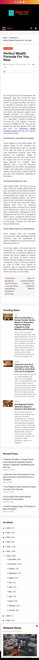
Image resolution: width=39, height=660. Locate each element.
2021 (8, 551)
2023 (8, 542)
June (10, 587)
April (10, 596)
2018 (8, 620)
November (13, 564)
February (12, 606)
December (13, 559)
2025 (8, 533)
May (10, 592)
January (12, 610)
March (11, 601)
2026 (8, 528)
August (11, 578)
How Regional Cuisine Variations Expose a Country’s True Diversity (25, 406)
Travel (17, 361)
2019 (8, 616)
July (10, 582)
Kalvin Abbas (10, 64)
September (13, 573)
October (12, 569)
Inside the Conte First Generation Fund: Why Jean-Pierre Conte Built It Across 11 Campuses (18, 477)
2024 (8, 537)
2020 (9, 556)
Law (16, 315)
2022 (8, 547)
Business (8, 48)
